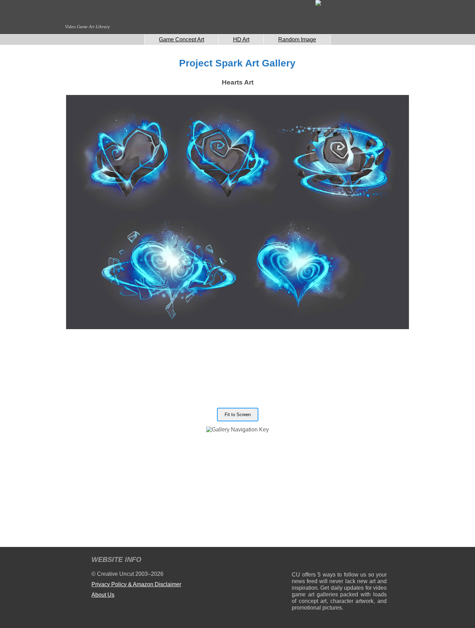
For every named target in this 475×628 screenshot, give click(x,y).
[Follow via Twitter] (360, 561)
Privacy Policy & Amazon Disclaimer (136, 584)
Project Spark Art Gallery (237, 63)
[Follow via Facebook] (339, 561)
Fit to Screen (238, 414)
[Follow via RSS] (297, 561)
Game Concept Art (181, 39)
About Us (102, 595)
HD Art (241, 39)
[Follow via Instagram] (318, 561)
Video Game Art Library (87, 26)
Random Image (297, 39)
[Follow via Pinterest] (382, 561)
